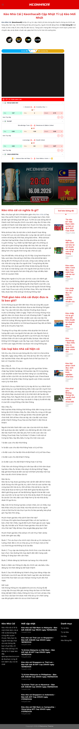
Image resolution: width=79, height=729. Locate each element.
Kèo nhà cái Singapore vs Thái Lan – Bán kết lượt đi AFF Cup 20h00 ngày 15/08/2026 (37, 664)
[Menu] (3, 4)
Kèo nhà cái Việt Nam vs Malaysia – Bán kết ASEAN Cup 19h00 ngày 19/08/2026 (39, 629)
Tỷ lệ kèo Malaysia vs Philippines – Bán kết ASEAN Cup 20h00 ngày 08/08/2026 (39, 676)
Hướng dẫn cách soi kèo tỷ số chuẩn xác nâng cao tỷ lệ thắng (70, 247)
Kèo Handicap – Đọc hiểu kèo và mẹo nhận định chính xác (70, 345)
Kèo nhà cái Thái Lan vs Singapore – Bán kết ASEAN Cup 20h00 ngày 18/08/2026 (37, 640)
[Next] (57, 42)
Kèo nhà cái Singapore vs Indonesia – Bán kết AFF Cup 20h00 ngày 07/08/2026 (38, 697)
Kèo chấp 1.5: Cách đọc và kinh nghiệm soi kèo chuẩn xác (70, 295)
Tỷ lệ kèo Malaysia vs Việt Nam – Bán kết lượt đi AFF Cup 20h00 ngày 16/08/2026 (21, 201)
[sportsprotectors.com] (39, 4)
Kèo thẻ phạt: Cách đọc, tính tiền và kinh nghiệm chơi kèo (70, 370)
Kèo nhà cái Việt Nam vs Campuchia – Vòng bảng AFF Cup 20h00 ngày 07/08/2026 (38, 709)
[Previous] (8, 42)
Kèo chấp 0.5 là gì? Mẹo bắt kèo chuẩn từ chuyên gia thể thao (70, 320)
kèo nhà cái (41, 214)
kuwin (4, 603)
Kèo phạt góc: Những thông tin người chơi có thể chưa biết (70, 395)
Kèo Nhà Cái (6, 22)
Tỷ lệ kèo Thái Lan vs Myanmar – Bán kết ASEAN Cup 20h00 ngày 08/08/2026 (39, 686)
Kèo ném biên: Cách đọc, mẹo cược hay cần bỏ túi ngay (70, 271)
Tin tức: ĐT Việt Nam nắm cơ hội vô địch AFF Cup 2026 (70, 225)
